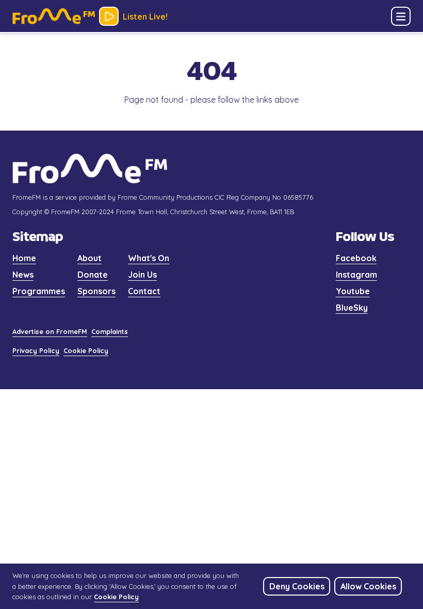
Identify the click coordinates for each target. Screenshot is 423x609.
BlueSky (352, 307)
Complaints (109, 331)
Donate (92, 274)
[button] (401, 16)
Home (24, 258)
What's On (148, 258)
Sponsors (96, 291)
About (89, 258)
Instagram (356, 274)
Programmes (38, 291)
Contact (144, 291)
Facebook (356, 258)
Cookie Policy (85, 350)
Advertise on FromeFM (49, 331)
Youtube (353, 291)
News (23, 274)
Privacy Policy (35, 350)
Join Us (142, 274)
